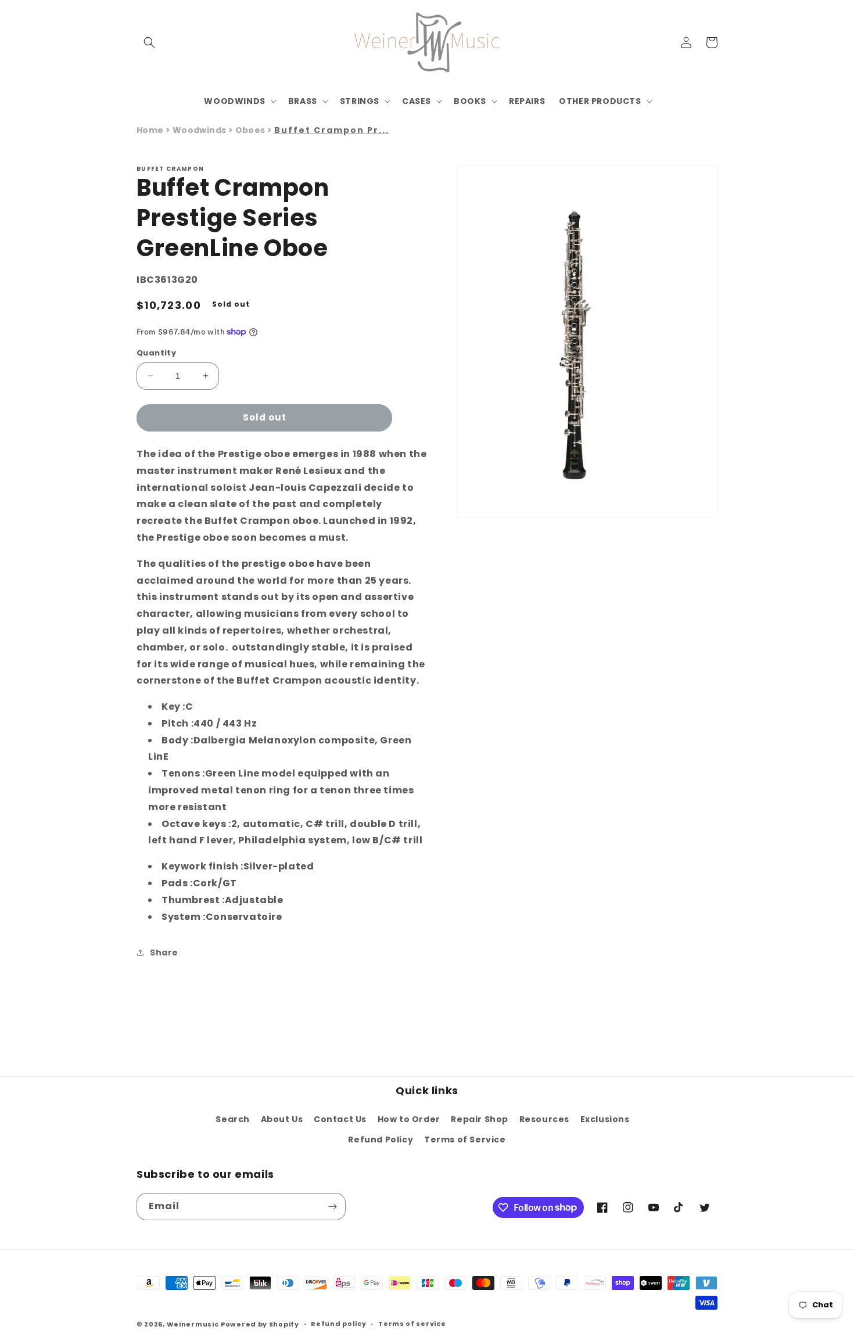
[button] (149, 42)
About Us (282, 1119)
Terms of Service (465, 1139)
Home (150, 130)
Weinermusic (193, 1324)
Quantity (156, 352)
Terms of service (412, 1323)
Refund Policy (380, 1139)
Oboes (251, 130)
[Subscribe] (332, 1206)
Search (233, 1119)
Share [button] (164, 952)
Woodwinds (200, 130)
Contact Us (340, 1119)
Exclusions (605, 1119)
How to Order (409, 1119)
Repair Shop (479, 1119)
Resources (544, 1119)
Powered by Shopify (260, 1324)
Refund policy (338, 1323)
